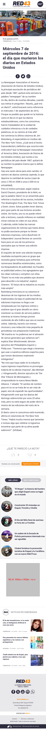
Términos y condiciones (27, 719)
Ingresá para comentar (31, 464)
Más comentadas (31, 480)
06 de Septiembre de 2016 (10, 39)
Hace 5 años (20, 648)
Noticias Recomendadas (24, 612)
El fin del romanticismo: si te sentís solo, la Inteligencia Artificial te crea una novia (16, 622)
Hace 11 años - (17, 41)
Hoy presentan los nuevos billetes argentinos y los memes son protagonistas (15, 640)
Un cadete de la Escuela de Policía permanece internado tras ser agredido (30, 536)
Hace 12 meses (23, 631)
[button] (14, 455)
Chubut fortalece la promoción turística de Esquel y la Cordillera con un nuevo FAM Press (29, 551)
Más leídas (13, 480)
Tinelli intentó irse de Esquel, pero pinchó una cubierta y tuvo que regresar (15, 657)
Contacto (14, 719)
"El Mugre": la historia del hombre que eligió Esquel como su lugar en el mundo (30, 492)
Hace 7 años (22, 665)
